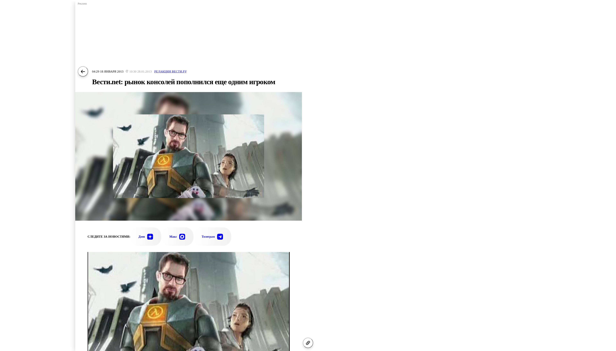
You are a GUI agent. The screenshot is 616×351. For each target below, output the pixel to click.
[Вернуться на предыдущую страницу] (83, 71)
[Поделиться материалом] (308, 343)
